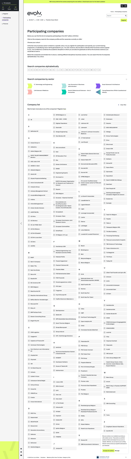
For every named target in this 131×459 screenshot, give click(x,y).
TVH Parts (109, 256)
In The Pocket (60, 403)
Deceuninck (34, 426)
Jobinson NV (84, 123)
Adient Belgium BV (36, 151)
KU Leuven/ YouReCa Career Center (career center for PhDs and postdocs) (91, 182)
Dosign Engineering (61, 131)
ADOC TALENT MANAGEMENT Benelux (39, 156)
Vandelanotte (110, 305)
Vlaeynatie (109, 345)
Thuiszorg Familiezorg (112, 235)
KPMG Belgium (85, 176)
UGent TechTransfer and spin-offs (116, 272)
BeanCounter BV (35, 291)
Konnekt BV (84, 168)
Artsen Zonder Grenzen (37, 208)
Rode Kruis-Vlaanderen (87, 428)
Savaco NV (84, 440)
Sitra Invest (109, 144)
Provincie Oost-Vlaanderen (89, 385)
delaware (33, 438)
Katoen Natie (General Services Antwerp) (90, 154)
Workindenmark (110, 392)
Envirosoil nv (59, 177)
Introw (57, 424)
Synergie (108, 203)
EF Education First (61, 156)
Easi (57, 151)
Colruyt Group (35, 385)
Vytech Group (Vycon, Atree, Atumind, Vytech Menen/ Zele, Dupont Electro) (114, 363)
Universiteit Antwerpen (113, 285)
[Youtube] (21, 455)
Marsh (83, 245)
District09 (58, 127)
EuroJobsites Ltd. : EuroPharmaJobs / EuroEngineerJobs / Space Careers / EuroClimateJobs (63, 204)
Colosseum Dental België (38, 380)
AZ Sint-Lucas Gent (36, 237)
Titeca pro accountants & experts (115, 240)
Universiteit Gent (111, 289)
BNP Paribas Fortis (36, 312)
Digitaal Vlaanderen (61, 123)
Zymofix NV (109, 431)
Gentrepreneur (60, 310)
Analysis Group (35, 187)
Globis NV (59, 314)
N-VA (82, 274)
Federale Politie (60, 256)
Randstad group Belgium (88, 405)
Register (9, 9)
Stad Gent (109, 184)
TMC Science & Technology (114, 244)
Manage (117, 450)
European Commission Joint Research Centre (64, 221)
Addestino (34, 147)
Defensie (33, 434)
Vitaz (107, 336)
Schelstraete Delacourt (112, 115)
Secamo (108, 123)
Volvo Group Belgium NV (113, 357)
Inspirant (58, 415)
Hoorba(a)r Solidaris (62, 362)
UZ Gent (108, 293)
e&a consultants (60, 147)
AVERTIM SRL (35, 212)
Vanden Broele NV (111, 313)
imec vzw (58, 394)
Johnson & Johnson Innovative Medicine (90, 132)
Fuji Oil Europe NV (61, 294)
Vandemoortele (110, 309)
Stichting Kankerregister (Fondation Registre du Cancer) (115, 193)
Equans (58, 189)
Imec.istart (59, 399)
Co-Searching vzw (36, 368)
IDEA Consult (60, 386)
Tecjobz (108, 219)
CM (31, 363)
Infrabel (58, 411)
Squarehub (109, 176)
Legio (82, 209)
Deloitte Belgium (35, 447)
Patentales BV (85, 341)
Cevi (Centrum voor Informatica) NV (40, 350)
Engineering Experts (62, 173)
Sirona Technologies (112, 136)
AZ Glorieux (34, 220)
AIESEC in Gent (35, 165)
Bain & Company (35, 261)
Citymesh (33, 359)
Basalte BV (34, 278)
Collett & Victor (35, 376)
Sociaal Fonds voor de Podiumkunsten (112, 153)
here (64, 109)
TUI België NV (110, 252)
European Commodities (63, 226)
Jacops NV (59, 448)
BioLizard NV (34, 304)
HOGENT (58, 357)
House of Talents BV (61, 366)
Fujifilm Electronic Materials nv (65, 299)
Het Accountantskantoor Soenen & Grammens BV (65, 352)
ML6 (82, 254)
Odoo (82, 308)
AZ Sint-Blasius (35, 229)
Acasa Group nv (35, 142)
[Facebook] (21, 448)
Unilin (108, 281)
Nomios (83, 288)
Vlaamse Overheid (111, 341)
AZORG (33, 246)
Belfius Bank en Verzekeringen (39, 299)
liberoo (83, 221)
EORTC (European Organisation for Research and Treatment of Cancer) (65, 183)
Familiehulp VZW (61, 246)
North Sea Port (85, 293)
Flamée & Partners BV (62, 265)
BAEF (32, 257)
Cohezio (33, 372)
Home (112, 11)
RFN (82, 420)
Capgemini (34, 336)
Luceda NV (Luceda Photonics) (90, 234)
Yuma (108, 415)
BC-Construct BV (36, 282)
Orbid (82, 325)
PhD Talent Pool (85, 354)
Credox (33, 397)
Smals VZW (109, 148)
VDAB (108, 318)
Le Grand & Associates (87, 196)
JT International (85, 138)
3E (31, 119)
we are (108, 381)
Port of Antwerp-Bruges (88, 366)
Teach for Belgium (111, 214)
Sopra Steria (109, 167)
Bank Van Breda (35, 270)
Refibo (83, 416)
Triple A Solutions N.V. (112, 248)
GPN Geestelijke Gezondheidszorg (66, 319)
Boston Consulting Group (38, 316)
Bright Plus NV (35, 320)
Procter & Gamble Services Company (89, 376)
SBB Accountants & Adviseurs (90, 444)
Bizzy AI (33, 308)
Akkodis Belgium (35, 170)
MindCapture (84, 250)
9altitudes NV (34, 131)
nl (122, 6)
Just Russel (84, 142)
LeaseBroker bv (85, 200)
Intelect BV (59, 420)
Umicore (108, 276)
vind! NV (108, 332)
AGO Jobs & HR (35, 161)
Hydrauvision (60, 370)
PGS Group (84, 345)
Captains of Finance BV (37, 340)
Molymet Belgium (86, 258)
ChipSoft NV (34, 355)
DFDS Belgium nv (61, 115)
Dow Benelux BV (60, 136)
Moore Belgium (85, 262)
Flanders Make (60, 269)
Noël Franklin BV (86, 284)
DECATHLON (34, 421)
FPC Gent (58, 286)
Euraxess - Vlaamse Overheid (64, 197)
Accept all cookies (108, 450)
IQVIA (57, 432)
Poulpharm (84, 371)
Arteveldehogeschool (37, 203)
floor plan (15, 9)
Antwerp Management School (39, 191)
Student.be (109, 199)
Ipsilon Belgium (60, 428)
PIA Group (84, 358)
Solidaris (108, 159)
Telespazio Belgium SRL (113, 227)
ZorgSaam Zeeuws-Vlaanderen (115, 426)
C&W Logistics (35, 332)
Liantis (83, 217)
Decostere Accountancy (37, 430)
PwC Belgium (85, 394)
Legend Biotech (85, 204)
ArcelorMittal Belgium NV (38, 195)
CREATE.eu (34, 393)
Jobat (82, 119)
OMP (82, 313)
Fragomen (59, 290)
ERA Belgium (60, 193)
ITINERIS (58, 437)
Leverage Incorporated (87, 213)
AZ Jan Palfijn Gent (36, 225)
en (125, 6)
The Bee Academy (111, 231)
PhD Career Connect (87, 350)
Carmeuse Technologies (38, 345)
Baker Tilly (34, 266)
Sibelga (108, 131)
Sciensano (109, 119)
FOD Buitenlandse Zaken (63, 273)
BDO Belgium (34, 287)
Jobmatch (84, 127)
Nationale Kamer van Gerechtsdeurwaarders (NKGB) (90, 279)
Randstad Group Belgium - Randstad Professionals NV (89, 410)
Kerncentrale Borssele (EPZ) (89, 164)
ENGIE (58, 168)
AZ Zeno (33, 241)
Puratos (83, 389)
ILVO (57, 390)
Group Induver (60, 331)
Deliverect (33, 442)
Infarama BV (59, 407)
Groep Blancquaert (61, 327)
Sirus (107, 140)
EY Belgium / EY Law (62, 235)
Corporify (33, 389)
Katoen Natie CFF (86, 159)
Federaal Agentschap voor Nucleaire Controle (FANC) (63, 251)
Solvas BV (109, 163)
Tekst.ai (108, 223)
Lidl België (84, 225)
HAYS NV (58, 347)
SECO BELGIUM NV (111, 127)
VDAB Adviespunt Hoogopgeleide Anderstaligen (116, 323)
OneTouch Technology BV (88, 317)
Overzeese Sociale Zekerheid (89, 330)
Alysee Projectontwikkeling (38, 178)
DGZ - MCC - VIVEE (61, 119)
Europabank (59, 212)
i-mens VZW (59, 382)
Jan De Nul (84, 115)
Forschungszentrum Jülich (63, 282)
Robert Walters (85, 424)
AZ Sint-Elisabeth (36, 233)
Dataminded (34, 417)
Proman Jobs (85, 381)
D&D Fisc (33, 413)
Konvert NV (84, 172)
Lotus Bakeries (85, 230)
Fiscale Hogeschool (61, 261)
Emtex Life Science (61, 164)
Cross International (36, 401)
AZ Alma (33, 216)
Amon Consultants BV (37, 182)
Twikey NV (109, 261)
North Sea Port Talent (87, 297)
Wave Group (109, 377)
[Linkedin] (21, 452)
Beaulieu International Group (39, 295)
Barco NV (33, 274)
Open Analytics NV (86, 321)
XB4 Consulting (110, 403)
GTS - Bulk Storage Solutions (64, 336)
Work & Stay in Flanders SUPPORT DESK (116, 386)
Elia (57, 160)
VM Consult (109, 353)
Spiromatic (109, 171)
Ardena (33, 199)
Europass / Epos (60, 216)
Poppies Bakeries (86, 362)
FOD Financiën (60, 278)
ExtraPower (59, 230)
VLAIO (108, 349)
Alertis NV (33, 174)
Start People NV (110, 188)
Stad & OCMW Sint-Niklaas (114, 180)
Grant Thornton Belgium (63, 323)
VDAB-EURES (110, 328)
